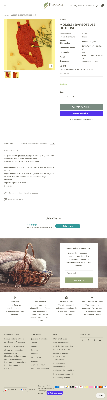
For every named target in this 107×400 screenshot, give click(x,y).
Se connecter (36, 357)
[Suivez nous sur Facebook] (83, 340)
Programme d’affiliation (40, 368)
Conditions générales (61, 378)
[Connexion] (97, 6)
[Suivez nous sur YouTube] (100, 340)
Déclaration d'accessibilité (63, 370)
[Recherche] (9, 6)
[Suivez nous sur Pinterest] (94, 340)
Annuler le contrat (60, 353)
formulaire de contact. (92, 314)
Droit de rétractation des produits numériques (63, 347)
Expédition (35, 350)
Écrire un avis (68, 226)
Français (88, 6)
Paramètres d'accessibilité (63, 374)
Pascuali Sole (24, 156)
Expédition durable (31, 193)
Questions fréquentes (39, 339)
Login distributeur (38, 365)
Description (8, 143)
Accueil (6, 15)
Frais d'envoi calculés (77, 70)
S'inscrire (34, 361)
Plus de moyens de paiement (81, 119)
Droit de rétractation (61, 343)
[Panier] (102, 6)
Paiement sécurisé (15, 199)
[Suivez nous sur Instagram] (88, 340)
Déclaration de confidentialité (59, 358)
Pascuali (63, 20)
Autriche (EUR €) (76, 6)
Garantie (12, 193)
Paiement (34, 354)
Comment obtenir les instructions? (34, 143)
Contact (34, 343)
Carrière (34, 346)
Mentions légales (60, 339)
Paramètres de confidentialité (59, 365)
